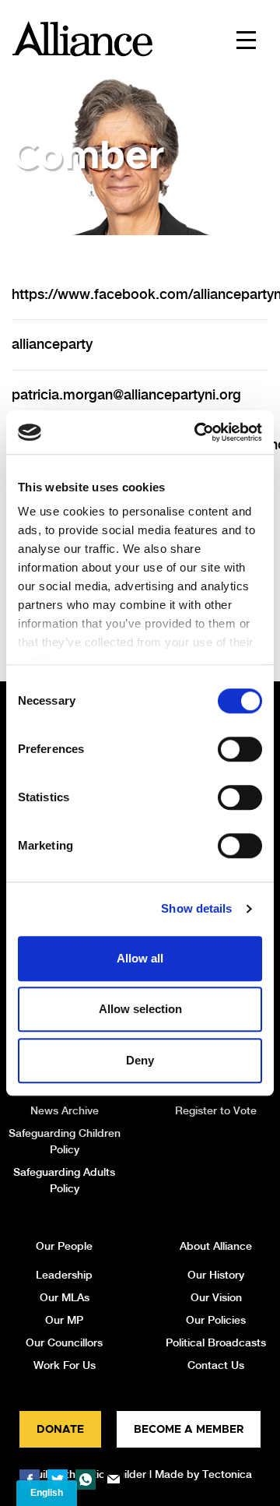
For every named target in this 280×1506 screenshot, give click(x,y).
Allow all (140, 958)
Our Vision (216, 1297)
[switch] (240, 749)
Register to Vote (216, 1110)
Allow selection (140, 1008)
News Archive (64, 1110)
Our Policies (216, 1320)
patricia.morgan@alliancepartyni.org (126, 394)
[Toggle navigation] (246, 39)
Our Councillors (64, 1342)
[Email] (113, 1479)
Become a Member (188, 1429)
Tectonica (227, 1474)
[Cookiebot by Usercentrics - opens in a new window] (197, 432)
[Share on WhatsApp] (85, 1479)
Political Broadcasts (216, 1342)
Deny (140, 1060)
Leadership (64, 1274)
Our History (215, 1274)
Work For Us (64, 1365)
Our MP (64, 1320)
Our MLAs (64, 1297)
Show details (196, 908)
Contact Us (215, 1365)
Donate (60, 1429)
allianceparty (52, 344)
